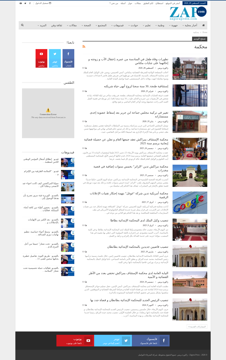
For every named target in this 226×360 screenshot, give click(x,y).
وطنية (161, 25)
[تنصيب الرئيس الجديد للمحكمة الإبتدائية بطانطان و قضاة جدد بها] (190, 309)
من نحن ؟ (114, 3)
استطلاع (159, 3)
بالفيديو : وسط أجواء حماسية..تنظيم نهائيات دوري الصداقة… (41, 233)
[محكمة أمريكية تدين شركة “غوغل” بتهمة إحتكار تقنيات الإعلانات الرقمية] (190, 203)
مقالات (138, 3)
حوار (130, 3)
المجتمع (102, 25)
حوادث (134, 25)
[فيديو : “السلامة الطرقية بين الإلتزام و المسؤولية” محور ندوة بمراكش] (67, 174)
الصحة (87, 25)
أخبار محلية (191, 25)
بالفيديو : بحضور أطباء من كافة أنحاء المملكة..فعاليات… (41, 209)
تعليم (148, 25)
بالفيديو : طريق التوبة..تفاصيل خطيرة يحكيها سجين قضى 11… (41, 257)
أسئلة (123, 3)
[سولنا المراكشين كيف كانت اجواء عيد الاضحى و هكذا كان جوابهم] (67, 186)
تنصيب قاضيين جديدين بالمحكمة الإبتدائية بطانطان (137, 246)
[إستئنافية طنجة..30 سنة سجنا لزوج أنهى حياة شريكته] (190, 95)
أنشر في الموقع (173, 3)
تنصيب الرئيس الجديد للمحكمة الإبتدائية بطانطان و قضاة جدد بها (129, 300)
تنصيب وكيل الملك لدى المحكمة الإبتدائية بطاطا (139, 220)
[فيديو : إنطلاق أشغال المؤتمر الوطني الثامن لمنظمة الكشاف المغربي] (67, 162)
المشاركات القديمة (198, 327)
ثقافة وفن (56, 25)
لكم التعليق (148, 3)
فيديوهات (118, 25)
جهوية (174, 25)
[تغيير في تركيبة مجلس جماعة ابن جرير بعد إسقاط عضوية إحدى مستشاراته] (190, 122)
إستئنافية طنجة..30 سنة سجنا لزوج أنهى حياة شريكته (136, 86)
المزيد (43, 25)
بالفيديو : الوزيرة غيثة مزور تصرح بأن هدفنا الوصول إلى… (41, 196)
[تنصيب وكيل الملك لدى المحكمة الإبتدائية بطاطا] (190, 230)
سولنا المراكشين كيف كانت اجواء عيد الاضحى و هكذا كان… (41, 184)
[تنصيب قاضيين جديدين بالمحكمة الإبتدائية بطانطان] (190, 256)
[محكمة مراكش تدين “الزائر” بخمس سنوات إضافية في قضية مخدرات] (190, 176)
